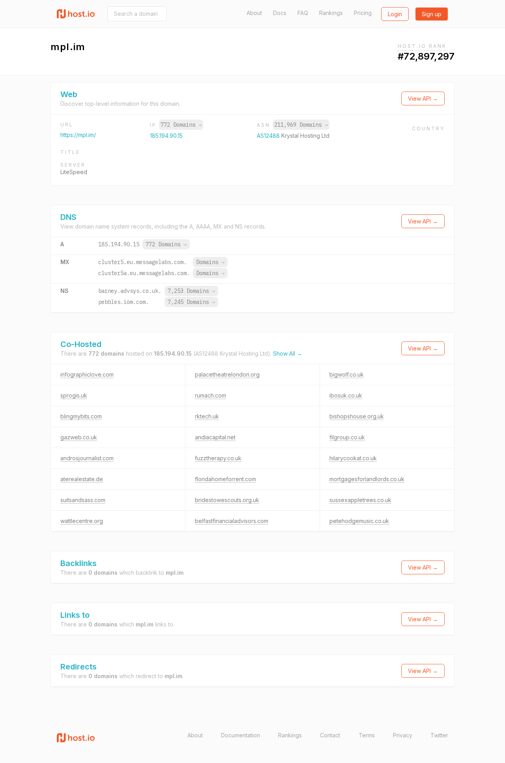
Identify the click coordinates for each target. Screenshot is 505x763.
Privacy (402, 735)
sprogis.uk (73, 395)
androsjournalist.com (87, 458)
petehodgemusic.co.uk (359, 520)
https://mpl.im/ (78, 134)
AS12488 (269, 135)
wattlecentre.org (81, 520)
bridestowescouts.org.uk (227, 500)
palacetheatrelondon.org (227, 374)
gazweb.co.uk (78, 437)
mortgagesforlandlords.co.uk (366, 479)
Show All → (287, 353)
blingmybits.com (81, 416)
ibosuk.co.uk (345, 395)
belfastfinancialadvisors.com (231, 520)
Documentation (240, 735)
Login (395, 14)
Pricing (363, 12)
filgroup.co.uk (347, 437)
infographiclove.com (87, 374)
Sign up (431, 14)
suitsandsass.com (82, 500)
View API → (423, 98)
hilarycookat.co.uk (353, 458)
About (254, 12)
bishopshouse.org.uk (356, 416)
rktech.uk (207, 416)
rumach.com (210, 395)
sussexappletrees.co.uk (360, 500)
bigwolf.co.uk (346, 374)
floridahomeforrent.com (225, 479)
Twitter (439, 735)
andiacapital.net (215, 437)
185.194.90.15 (166, 135)
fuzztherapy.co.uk (218, 458)
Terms (367, 735)
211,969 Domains (301, 124)
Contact (330, 735)
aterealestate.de (81, 479)
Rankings (331, 12)
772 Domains (181, 124)
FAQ (302, 12)
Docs (279, 12)
